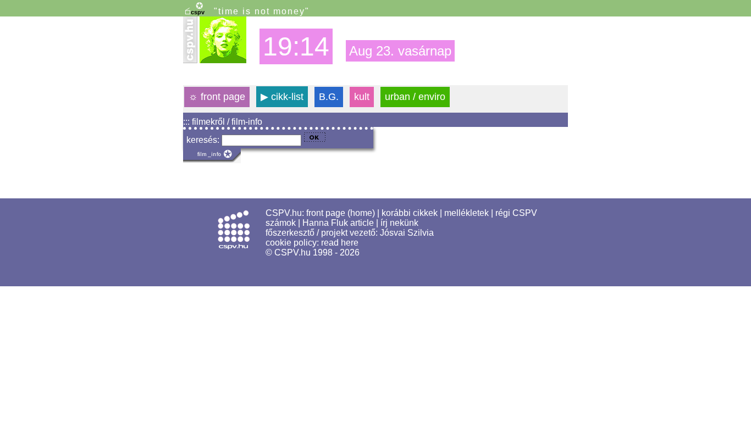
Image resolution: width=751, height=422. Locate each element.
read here (339, 242)
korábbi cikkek (410, 213)
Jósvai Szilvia (407, 232)
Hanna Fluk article (338, 222)
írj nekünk (399, 222)
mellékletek (466, 213)
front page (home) (340, 213)
